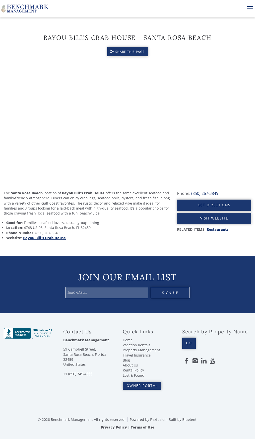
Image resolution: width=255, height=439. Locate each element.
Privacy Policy (114, 427)
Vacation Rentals (136, 345)
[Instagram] (195, 361)
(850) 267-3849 (204, 193)
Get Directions (214, 205)
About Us (130, 365)
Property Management (141, 350)
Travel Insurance (137, 355)
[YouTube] (213, 361)
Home (127, 340)
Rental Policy (133, 370)
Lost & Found (133, 375)
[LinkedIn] (204, 361)
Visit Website (214, 218)
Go (189, 343)
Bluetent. (189, 419)
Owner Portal (142, 385)
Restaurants (217, 229)
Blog (126, 360)
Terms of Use (142, 427)
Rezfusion (158, 419)
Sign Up (170, 292)
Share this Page (130, 52)
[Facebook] (186, 361)
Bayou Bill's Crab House (44, 237)
